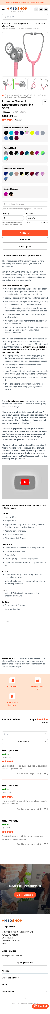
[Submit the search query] (5, 18)
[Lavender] (37, 133)
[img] (7, 761)
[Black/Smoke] (27, 174)
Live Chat (42, 1006)
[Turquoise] (11, 133)
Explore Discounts (25, 895)
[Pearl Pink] (27, 133)
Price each (30, 213)
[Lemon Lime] (32, 133)
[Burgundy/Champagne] (32, 174)
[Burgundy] (16, 138)
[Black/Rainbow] (16, 153)
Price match (25, 239)
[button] (8, 120)
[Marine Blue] (11, 174)
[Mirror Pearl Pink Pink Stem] (43, 174)
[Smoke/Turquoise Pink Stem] (6, 158)
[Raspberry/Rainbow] (37, 153)
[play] (25, 482)
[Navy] (22, 133)
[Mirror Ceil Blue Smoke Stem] (6, 179)
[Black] (6, 133)
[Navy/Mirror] (6, 174)
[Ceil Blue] (6, 138)
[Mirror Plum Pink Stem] (37, 174)
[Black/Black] (11, 153)
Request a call (26, 962)
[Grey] (43, 133)
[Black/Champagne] (22, 174)
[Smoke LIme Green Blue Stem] (43, 153)
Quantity (5, 213)
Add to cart (25, 233)
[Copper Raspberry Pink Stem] (6, 194)
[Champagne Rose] (16, 174)
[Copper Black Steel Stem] (11, 194)
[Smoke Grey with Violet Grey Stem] (6, 153)
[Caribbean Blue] (11, 138)
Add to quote (25, 246)
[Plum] (16, 133)
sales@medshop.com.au (12, 956)
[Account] (36, 9)
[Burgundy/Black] (22, 153)
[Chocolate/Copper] (32, 153)
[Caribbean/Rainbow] (27, 153)
